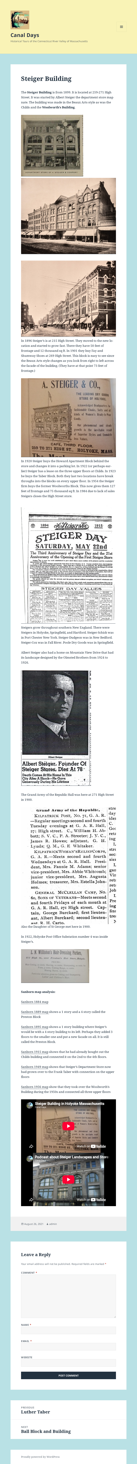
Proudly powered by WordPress (40, 1456)
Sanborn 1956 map (34, 1087)
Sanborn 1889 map (35, 1012)
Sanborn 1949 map (34, 1067)
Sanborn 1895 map (34, 1027)
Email (26, 1341)
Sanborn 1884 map (34, 1002)
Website (26, 1357)
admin (53, 1224)
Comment (29, 1272)
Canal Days (25, 34)
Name (26, 1324)
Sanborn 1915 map (34, 1052)
